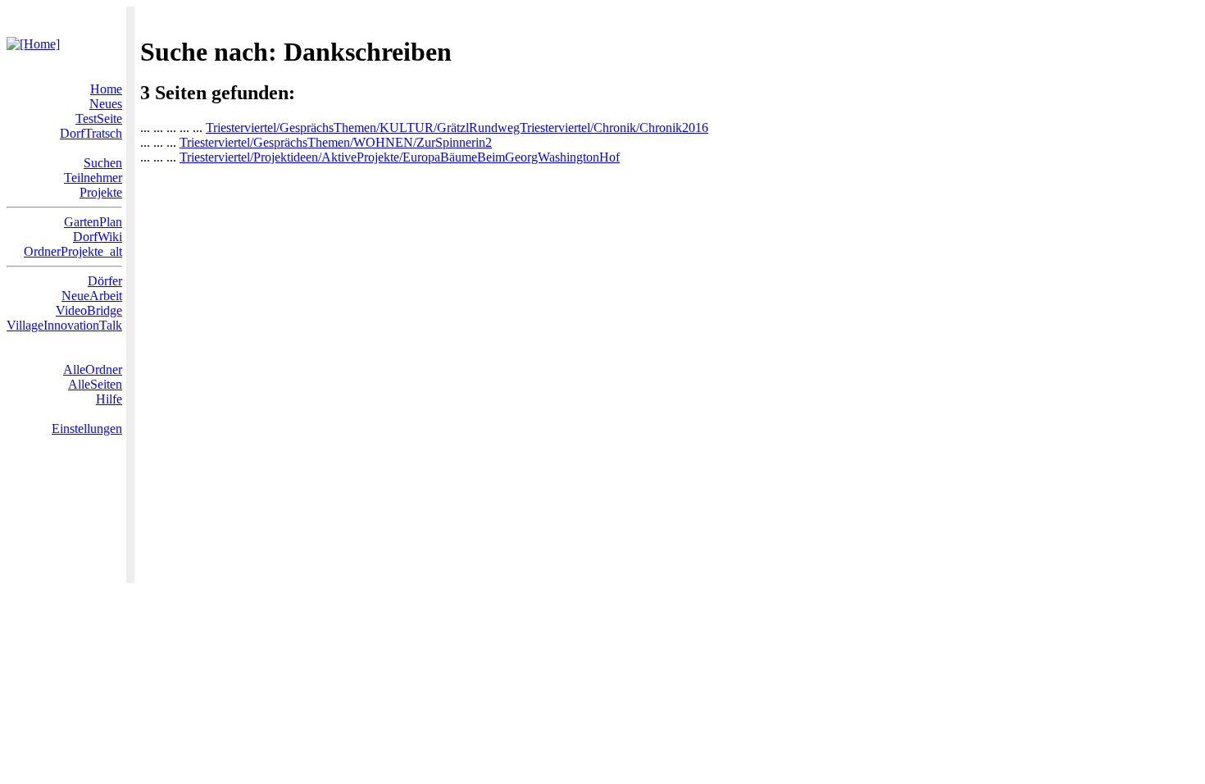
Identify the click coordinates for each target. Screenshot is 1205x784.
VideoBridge (89, 310)
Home (106, 89)
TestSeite (98, 118)
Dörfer (105, 281)
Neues (105, 104)
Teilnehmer (93, 178)
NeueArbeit (91, 296)
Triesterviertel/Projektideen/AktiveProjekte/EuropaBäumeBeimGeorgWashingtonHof (400, 157)
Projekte (101, 192)
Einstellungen (87, 428)
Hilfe (109, 399)
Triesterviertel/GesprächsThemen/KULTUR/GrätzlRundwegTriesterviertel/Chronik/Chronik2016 (457, 127)
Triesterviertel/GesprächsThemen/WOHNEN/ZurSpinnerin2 (336, 142)
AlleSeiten (95, 384)
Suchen (103, 163)
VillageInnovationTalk (64, 325)
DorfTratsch (91, 133)
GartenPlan (93, 222)
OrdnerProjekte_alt (73, 251)
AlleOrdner (92, 369)
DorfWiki (97, 237)
